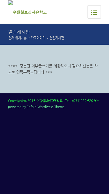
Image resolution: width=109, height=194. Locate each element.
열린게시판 (19, 32)
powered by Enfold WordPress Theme (36, 107)
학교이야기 (38, 38)
